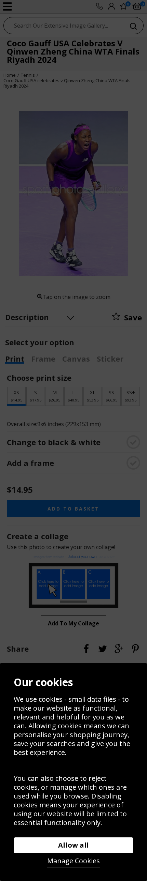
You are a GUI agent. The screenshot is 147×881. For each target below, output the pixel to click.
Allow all (73, 845)
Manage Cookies (73, 860)
